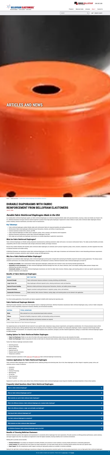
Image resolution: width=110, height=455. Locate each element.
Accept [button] (72, 452)
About (93, 9)
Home (8, 198)
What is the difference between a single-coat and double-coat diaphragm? (26, 408)
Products (71, 9)
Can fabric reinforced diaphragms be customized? (20, 418)
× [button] (108, 451)
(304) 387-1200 (98, 3)
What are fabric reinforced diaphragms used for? (20, 393)
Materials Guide (79, 9)
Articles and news (14, 198)
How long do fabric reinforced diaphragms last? (19, 413)
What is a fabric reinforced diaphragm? (17, 388)
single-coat (29, 356)
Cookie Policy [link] (65, 452)
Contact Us (100, 9)
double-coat (37, 356)
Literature (87, 9)
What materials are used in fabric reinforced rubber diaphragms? (23, 398)
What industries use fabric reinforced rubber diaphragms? (22, 423)
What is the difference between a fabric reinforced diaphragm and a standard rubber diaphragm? (31, 403)
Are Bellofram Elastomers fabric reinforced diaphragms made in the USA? (26, 428)
